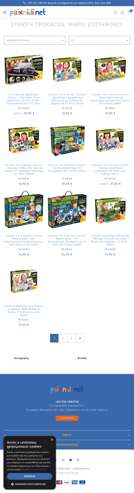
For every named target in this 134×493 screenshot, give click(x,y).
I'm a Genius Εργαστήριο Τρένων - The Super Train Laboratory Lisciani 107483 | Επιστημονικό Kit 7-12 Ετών (24, 99)
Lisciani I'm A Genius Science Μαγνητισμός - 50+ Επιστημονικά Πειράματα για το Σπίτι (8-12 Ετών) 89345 (67, 240)
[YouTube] (70, 460)
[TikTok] (78, 459)
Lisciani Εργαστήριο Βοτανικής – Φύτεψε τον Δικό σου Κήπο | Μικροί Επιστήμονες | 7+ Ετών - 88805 (110, 240)
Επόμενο (80, 338)
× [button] (52, 439)
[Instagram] (63, 460)
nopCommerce (81, 468)
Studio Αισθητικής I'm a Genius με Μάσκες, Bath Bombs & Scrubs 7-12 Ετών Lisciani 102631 (23, 311)
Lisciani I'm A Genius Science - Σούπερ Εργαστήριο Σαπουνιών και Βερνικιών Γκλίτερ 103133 (110, 169)
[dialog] (29, 462)
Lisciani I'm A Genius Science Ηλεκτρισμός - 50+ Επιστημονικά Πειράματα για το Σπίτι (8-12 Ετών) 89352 (24, 240)
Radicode (64, 468)
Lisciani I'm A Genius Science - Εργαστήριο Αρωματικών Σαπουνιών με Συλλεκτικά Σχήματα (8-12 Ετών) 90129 (67, 99)
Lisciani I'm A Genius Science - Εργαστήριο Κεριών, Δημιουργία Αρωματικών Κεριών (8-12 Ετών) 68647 (110, 99)
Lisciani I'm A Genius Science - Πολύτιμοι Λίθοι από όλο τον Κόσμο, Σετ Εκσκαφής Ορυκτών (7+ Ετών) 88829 (24, 169)
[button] (29, 484)
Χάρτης (102, 409)
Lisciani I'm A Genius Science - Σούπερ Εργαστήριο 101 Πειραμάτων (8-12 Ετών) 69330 (67, 168)
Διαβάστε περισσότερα (34, 469)
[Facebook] (56, 460)
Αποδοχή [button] (29, 476)
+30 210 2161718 (67, 401)
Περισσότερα (67, 418)
